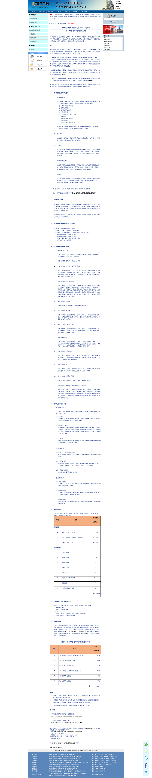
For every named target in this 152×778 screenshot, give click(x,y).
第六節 (90, 80)
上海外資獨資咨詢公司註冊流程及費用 (64, 743)
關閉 (60, 747)
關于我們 (57, 750)
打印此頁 (54, 747)
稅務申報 (73, 631)
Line (146, 751)
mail (146, 772)
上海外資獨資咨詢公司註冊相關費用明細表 (83, 193)
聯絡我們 (75, 11)
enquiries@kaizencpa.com (74, 731)
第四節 (63, 74)
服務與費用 (32, 15)
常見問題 (67, 11)
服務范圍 (50, 11)
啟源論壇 (84, 11)
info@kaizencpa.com (60, 731)
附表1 (68, 66)
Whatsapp (146, 744)
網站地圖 (89, 750)
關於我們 (41, 11)
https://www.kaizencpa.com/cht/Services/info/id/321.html (66, 722)
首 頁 (33, 11)
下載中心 (58, 11)
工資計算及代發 (81, 631)
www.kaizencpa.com (90, 728)
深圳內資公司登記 (34, 26)
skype (146, 758)
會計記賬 (67, 631)
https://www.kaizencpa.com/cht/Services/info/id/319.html (66, 716)
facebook (146, 765)
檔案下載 (32, 45)
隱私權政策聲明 (82, 750)
